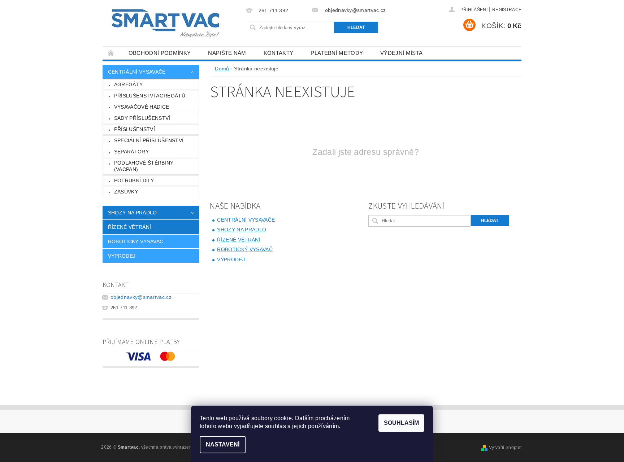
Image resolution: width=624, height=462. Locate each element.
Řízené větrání (129, 227)
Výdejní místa (401, 53)
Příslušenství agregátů (149, 96)
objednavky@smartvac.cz (141, 297)
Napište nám (227, 53)
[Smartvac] (165, 23)
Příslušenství (134, 129)
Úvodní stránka (111, 53)
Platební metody (337, 53)
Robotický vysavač (135, 241)
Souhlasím (401, 423)
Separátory (131, 151)
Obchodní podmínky (160, 53)
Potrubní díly (134, 180)
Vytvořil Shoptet (505, 447)
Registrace (506, 9)
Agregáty (128, 84)
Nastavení (222, 444)
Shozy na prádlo (132, 212)
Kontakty (279, 53)
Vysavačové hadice (141, 107)
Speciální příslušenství (148, 140)
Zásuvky (126, 192)
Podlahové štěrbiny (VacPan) (144, 166)
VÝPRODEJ (122, 256)
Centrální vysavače (137, 72)
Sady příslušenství (142, 118)
